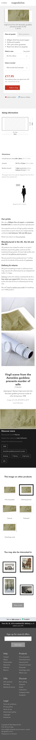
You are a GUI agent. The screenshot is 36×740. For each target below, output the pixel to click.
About (5, 660)
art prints (25, 47)
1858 (4, 446)
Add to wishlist (11, 97)
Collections (23, 690)
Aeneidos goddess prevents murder (14, 451)
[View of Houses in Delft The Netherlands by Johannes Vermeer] (26, 564)
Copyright (6, 715)
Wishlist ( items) (9, 687)
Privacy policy (8, 707)
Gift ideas (6, 684)
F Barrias (15, 456)
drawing (5, 456)
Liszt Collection (22, 438)
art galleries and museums (18, 254)
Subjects (22, 684)
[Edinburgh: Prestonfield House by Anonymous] (9, 567)
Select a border (10, 63)
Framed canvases (25, 665)
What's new (23, 673)
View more (18, 605)
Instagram (22, 695)
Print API (4, 727)
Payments (6, 665)
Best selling (23, 682)
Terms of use (7, 709)
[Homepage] (18, 3)
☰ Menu (4, 3)
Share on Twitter (25, 97)
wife (4, 461)
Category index (24, 692)
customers (29, 260)
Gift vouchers (7, 682)
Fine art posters (24, 657)
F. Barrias (18, 28)
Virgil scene (25, 456)
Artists (21, 687)
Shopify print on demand (9, 734)
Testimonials (7, 662)
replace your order (18, 287)
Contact (6, 657)
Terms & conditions (9, 704)
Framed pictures (24, 660)
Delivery (4, 277)
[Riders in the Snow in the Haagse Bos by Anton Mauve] (9, 586)
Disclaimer (7, 717)
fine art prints (20, 237)
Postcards (22, 667)
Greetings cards (24, 670)
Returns (5, 670)
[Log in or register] (29, 3)
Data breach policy (9, 712)
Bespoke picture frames (17, 729)
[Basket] (33, 3)
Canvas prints (23, 662)
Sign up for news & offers (18, 634)
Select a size (17, 51)
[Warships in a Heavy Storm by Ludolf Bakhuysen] (26, 590)
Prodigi (11, 727)
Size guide (26, 51)
